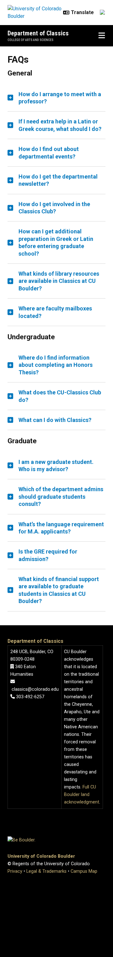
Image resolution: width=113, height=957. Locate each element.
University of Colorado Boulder (41, 856)
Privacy (15, 871)
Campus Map (84, 871)
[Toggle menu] (101, 36)
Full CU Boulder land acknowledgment (81, 794)
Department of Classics (38, 33)
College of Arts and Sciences (30, 40)
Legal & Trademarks (46, 871)
